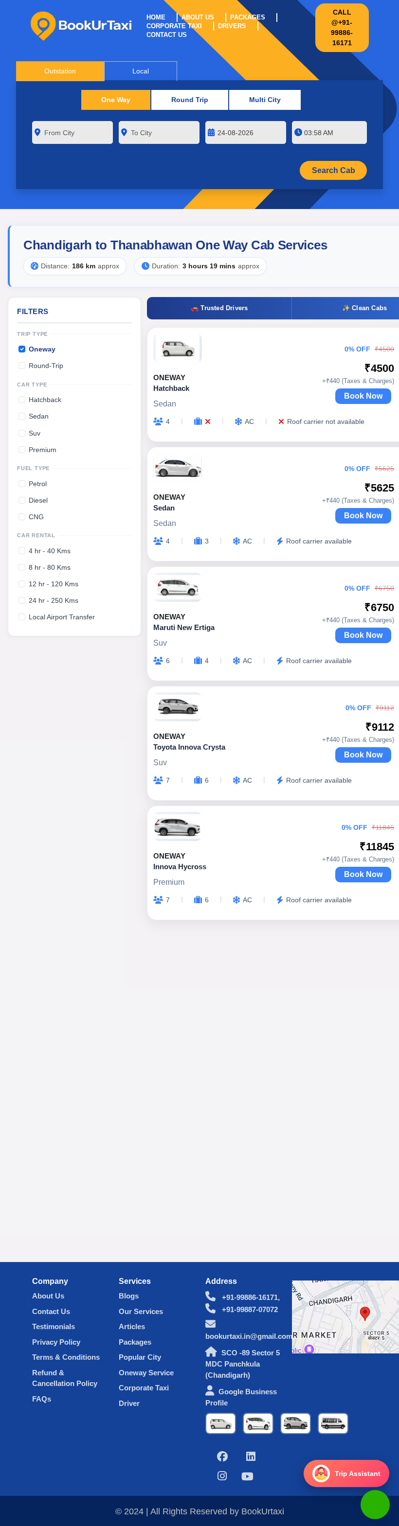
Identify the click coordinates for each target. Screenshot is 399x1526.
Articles (132, 1326)
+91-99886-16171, (250, 1297)
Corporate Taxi (174, 26)
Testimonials (53, 1326)
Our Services (141, 1311)
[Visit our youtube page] (247, 1477)
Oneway (42, 349)
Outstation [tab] (60, 71)
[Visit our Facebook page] (222, 1458)
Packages (247, 17)
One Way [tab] (115, 100)
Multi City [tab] (265, 100)
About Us (197, 17)
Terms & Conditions (66, 1357)
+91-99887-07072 (249, 1309)
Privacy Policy (56, 1342)
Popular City (140, 1357)
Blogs (129, 1296)
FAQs (41, 1399)
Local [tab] (140, 71)
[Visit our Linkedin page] (251, 1458)
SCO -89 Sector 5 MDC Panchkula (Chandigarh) (242, 1364)
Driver (129, 1403)
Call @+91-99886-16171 (342, 27)
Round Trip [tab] (189, 100)
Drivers (232, 26)
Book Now (363, 396)
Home (155, 17)
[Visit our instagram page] (222, 1477)
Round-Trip (46, 365)
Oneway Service (146, 1372)
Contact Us (166, 34)
